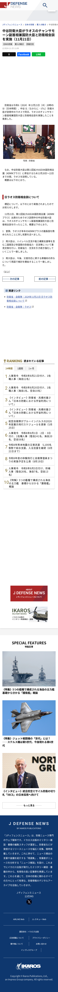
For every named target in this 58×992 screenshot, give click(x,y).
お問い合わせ (41, 944)
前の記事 (43, 279)
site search (45, 5)
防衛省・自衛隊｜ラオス (19, 306)
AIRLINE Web (18, 919)
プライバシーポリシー (41, 938)
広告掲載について (17, 938)
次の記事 (14, 279)
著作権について (16, 944)
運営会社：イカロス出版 (29, 931)
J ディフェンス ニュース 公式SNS (29, 894)
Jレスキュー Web (39, 919)
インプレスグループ (29, 950)
